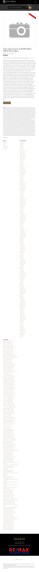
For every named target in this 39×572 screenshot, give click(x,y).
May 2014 (21, 325)
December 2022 (23, 201)
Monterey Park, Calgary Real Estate (9, 123)
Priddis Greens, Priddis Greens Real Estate (10, 464)
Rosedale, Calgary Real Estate (25, 127)
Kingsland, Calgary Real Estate (16, 119)
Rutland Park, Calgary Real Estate (28, 129)
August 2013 (22, 334)
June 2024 (21, 177)
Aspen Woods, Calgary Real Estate (9, 346)
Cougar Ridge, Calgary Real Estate (10, 113)
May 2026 (21, 147)
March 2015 (22, 313)
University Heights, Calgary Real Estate (26, 133)
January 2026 (22, 152)
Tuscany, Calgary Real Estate (18, 133)
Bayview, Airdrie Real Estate (27, 108)
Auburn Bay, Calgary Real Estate (13, 108)
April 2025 (21, 164)
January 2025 (22, 168)
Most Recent (22, 142)
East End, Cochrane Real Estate (30, 115)
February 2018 (22, 272)
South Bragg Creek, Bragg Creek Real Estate (10, 499)
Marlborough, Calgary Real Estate (26, 121)
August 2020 (22, 238)
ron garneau (20, 127)
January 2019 (22, 260)
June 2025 (21, 161)
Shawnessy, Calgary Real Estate (25, 130)
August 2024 (22, 174)
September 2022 (23, 205)
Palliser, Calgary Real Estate (8, 455)
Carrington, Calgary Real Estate (8, 367)
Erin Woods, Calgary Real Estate (12, 116)
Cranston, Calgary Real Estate (8, 385)
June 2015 (21, 310)
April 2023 (21, 196)
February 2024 (22, 182)
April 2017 (21, 284)
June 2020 (21, 240)
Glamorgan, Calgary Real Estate (8, 408)
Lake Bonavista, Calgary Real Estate (24, 119)
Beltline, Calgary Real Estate (8, 109)
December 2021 (23, 217)
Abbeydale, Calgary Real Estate (9, 107)
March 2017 (22, 285)
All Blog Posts (5, 142)
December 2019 (23, 248)
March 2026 (22, 149)
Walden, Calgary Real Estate (12, 134)
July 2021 (21, 223)
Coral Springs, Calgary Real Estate (9, 380)
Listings (4, 144)
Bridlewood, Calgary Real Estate (8, 358)
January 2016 (22, 301)
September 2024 (23, 173)
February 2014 (22, 329)
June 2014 (21, 323)
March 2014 (22, 327)
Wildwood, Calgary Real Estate (9, 135)
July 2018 (21, 265)
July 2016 (21, 294)
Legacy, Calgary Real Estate (8, 431)
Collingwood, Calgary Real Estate (19, 112)
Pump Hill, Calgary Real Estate (9, 126)
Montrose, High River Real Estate (17, 123)
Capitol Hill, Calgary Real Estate (8, 366)
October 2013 (22, 331)
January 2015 (22, 314)
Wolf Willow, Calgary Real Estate (17, 135)
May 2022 (21, 210)
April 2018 (21, 269)
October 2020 (22, 235)
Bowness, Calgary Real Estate (15, 109)
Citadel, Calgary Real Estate (24, 111)
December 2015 (23, 302)
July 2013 (21, 335)
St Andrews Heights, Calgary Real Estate (10, 507)
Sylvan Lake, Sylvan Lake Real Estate (9, 512)
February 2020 (22, 246)
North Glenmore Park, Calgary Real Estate (10, 450)
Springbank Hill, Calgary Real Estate (9, 503)
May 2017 (21, 282)
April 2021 (21, 227)
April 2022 (21, 211)
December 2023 (23, 185)
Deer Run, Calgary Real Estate (8, 115)
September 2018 (23, 263)
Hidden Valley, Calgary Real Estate (9, 412)
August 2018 (22, 264)
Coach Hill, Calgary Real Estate (8, 375)
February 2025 (22, 167)
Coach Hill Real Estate (30, 111)
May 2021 (21, 226)
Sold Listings (5, 148)
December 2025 (23, 153)
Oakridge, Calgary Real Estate (8, 451)
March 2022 (22, 213)
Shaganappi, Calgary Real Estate (17, 130)
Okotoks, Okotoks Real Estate (8, 454)
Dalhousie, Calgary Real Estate (8, 391)
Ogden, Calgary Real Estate (7, 453)
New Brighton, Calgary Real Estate (25, 123)
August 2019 (22, 252)
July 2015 (21, 309)
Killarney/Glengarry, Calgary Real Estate (7, 119)
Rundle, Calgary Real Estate (32, 127)
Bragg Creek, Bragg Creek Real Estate (22, 109)
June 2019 (21, 255)
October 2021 (22, 219)
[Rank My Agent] (20, 539)
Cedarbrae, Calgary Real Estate (8, 368)
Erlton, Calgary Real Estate (20, 116)
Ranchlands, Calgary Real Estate (16, 126)
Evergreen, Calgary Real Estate (8, 402)
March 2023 (22, 197)
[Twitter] (16, 539)
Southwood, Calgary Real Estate (8, 501)
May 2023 (21, 194)
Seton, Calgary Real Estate (11, 130)
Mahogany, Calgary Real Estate (19, 121)
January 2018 (22, 273)
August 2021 (22, 222)
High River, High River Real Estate (9, 413)
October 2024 (22, 172)
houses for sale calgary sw (7, 416)
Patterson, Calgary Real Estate (8, 459)
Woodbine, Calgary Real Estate (24, 135)
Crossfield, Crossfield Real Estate (25, 114)
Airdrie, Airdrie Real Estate (23, 107)
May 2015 (21, 311)
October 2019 (22, 250)
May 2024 (21, 178)
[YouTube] (22, 539)
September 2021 (23, 221)
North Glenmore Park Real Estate (9, 449)
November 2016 (23, 290)
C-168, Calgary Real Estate (7, 359)
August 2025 (22, 159)
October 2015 (22, 305)
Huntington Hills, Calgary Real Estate (9, 417)
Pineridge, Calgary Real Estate (8, 460)
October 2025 (22, 156)
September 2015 (23, 306)
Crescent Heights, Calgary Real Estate (9, 114)
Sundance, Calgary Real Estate (8, 511)
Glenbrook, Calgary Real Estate (8, 409)
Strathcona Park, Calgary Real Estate (9, 508)
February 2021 (22, 230)
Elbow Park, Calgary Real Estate (8, 397)
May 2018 (21, 268)
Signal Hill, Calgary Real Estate (32, 130)
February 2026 (22, 151)
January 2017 (22, 288)
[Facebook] (15, 539)
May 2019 (21, 256)
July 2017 (21, 280)
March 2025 (22, 165)
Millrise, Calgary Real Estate (8, 442)
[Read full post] (19, 30)
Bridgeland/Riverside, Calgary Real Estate (10, 356)
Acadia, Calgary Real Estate (17, 107)
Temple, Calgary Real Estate (8, 513)
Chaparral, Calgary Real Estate (8, 111)
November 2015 (23, 304)
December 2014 (23, 315)
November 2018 (23, 261)
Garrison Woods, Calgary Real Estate (9, 406)
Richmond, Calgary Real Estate (8, 471)
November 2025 (23, 155)
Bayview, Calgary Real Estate (8, 351)
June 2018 (21, 267)
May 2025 (21, 163)
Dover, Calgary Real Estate (24, 115)
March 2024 (22, 181)
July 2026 (21, 144)
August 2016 (22, 293)
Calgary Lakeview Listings (7, 362)
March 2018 (22, 271)
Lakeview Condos (5, 120)
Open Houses (5, 147)
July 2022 (21, 207)
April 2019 (21, 257)
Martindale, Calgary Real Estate (8, 437)
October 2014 (22, 318)
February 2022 (22, 214)
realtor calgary (22, 126)
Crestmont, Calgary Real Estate (17, 114)
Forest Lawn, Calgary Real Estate (9, 405)
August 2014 (22, 321)
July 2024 (21, 176)
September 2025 (23, 157)
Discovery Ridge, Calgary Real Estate (16, 115)
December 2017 (23, 275)
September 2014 (23, 319)
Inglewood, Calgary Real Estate (8, 418)
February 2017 (22, 286)
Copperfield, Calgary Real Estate (26, 112)
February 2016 (22, 300)
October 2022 (22, 203)
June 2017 (21, 281)
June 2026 (21, 145)
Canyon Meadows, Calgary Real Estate (9, 364)
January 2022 (22, 215)
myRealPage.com (21, 559)
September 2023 (23, 189)
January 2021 (22, 231)
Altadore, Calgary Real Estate (30, 107)
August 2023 (22, 190)
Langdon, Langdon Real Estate (29, 120)
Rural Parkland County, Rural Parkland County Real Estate (23, 128)
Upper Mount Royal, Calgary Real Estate (10, 518)
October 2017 (22, 277)
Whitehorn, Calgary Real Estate (8, 524)
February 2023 (22, 198)
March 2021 (22, 228)
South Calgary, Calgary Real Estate (9, 500)
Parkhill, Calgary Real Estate (8, 458)
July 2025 (21, 160)
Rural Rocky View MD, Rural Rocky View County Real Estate (18, 129)
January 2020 (22, 247)
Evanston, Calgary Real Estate (26, 116)
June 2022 (21, 209)
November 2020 (23, 234)
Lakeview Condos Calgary (10, 120)
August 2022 (22, 206)
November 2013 (23, 330)
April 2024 (21, 180)
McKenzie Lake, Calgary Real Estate (10, 122)
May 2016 (21, 296)
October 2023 (22, 188)
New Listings (5, 145)
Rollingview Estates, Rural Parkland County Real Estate (12, 127)
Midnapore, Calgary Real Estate (26, 122)
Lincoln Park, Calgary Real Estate (11, 121)
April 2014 (21, 326)
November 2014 (23, 317)
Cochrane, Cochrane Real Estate (11, 112)
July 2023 (21, 192)
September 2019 (23, 251)
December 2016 (23, 289)
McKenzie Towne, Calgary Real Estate (18, 122)
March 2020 (22, 244)
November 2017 (23, 276)
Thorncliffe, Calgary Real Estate (11, 133)
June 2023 (21, 193)
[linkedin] (18, 539)
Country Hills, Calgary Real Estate (18, 113)
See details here (31, 58)
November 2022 (23, 202)
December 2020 (23, 232)
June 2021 (21, 225)
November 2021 (23, 218)
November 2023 (23, 186)
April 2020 (21, 243)
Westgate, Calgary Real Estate (27, 134)
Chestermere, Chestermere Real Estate (16, 111)
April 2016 (21, 297)
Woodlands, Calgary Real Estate (31, 135)
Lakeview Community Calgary (31, 119)
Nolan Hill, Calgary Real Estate (8, 447)
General (4, 143)
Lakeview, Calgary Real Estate (22, 120)
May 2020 (21, 242)
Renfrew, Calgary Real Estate (27, 126)
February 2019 (22, 259)
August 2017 (22, 279)
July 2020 (21, 239)
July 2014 (21, 322)
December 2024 (23, 169)
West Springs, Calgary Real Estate (20, 134)
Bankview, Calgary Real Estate (20, 108)
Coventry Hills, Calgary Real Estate (26, 113)
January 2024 (22, 184)
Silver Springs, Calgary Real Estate (9, 497)
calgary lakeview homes (7, 360)
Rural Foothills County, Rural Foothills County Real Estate (9, 128)
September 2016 (23, 292)
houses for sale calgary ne (7, 414)
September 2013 (23, 333)
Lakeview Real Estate (16, 120)
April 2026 (21, 148)
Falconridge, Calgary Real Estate (8, 404)
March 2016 (22, 298)
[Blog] (24, 539)
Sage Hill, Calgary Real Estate (8, 491)
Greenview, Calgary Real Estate (8, 410)
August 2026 (22, 143)
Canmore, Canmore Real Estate (8, 363)
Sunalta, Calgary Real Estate (8, 509)
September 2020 (23, 236)
